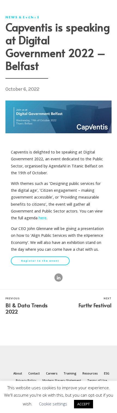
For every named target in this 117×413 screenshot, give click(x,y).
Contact (34, 373)
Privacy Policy (26, 380)
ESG (106, 373)
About (17, 373)
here (43, 217)
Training (70, 373)
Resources (90, 373)
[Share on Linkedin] (58, 277)
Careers (51, 373)
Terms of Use (97, 380)
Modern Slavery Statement (61, 380)
